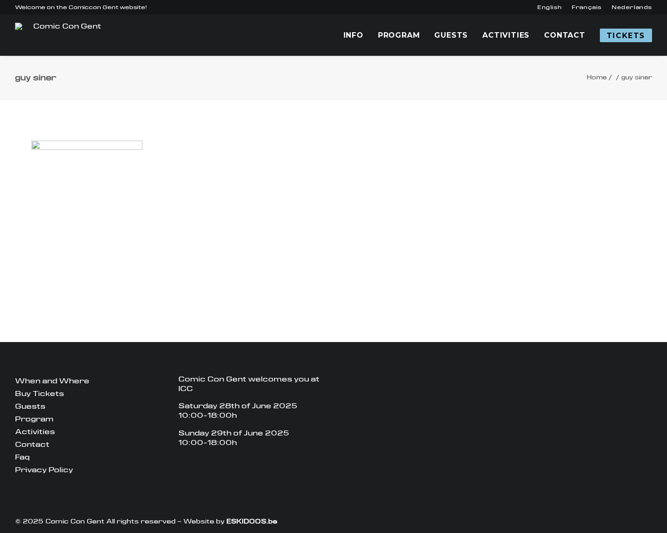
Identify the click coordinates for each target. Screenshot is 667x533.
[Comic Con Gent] (63, 35)
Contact (564, 35)
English (549, 7)
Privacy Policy (44, 469)
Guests (451, 35)
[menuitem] (549, 7)
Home (597, 77)
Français (587, 7)
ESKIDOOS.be (251, 521)
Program (399, 35)
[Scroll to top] (654, 520)
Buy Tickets (39, 393)
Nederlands (632, 7)
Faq (22, 457)
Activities (506, 35)
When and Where (52, 381)
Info (353, 35)
